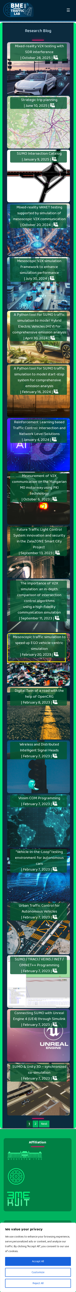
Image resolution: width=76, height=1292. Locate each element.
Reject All (38, 1283)
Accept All (38, 1261)
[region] (38, 1257)
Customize (38, 1272)
